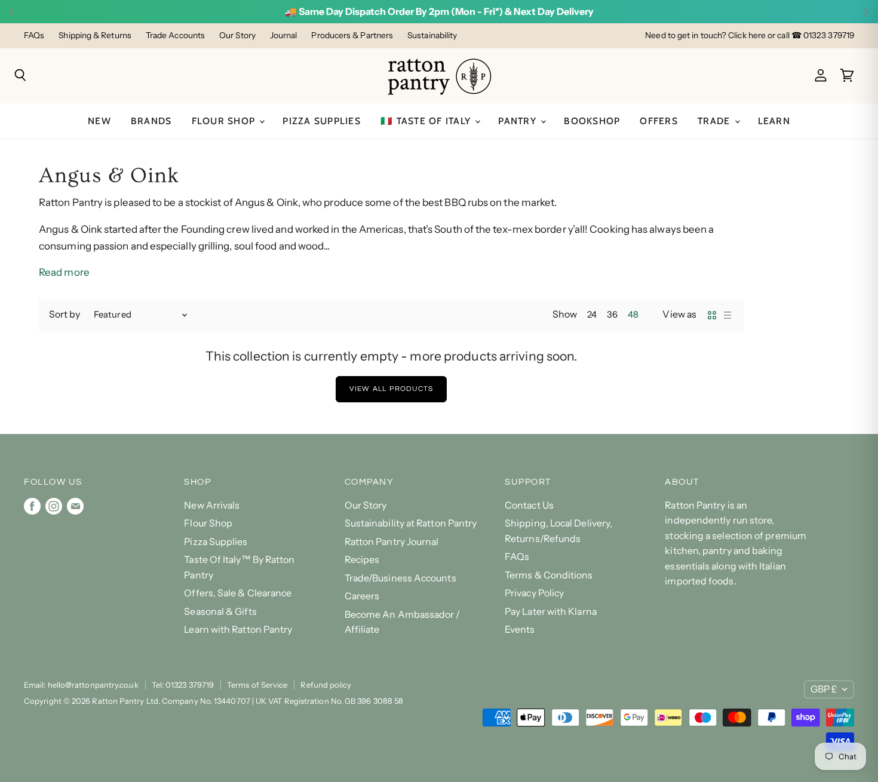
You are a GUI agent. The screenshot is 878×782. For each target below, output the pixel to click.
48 (633, 314)
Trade (715, 121)
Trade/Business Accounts (400, 578)
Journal (283, 35)
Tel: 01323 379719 (183, 684)
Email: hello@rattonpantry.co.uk (81, 684)
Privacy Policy (534, 593)
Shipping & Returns (95, 35)
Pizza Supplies (322, 121)
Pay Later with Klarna (551, 611)
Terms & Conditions (549, 575)
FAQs (34, 35)
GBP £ (824, 689)
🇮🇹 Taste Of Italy (427, 121)
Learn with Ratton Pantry (238, 629)
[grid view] (712, 315)
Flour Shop (225, 121)
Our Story (237, 35)
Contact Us (529, 505)
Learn (774, 121)
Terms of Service (257, 684)
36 (612, 314)
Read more (64, 272)
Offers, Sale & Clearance (237, 593)
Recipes (362, 559)
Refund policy (325, 684)
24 (592, 314)
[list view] (727, 315)
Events (520, 629)
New (99, 121)
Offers (659, 121)
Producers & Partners (352, 35)
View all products (391, 389)
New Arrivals (212, 505)
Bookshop (592, 121)
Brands (151, 121)
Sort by (65, 314)
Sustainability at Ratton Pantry (411, 523)
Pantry (518, 121)
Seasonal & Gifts (220, 611)
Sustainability (432, 35)
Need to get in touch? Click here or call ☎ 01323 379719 (749, 35)
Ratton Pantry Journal (392, 541)
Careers (362, 596)
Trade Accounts (175, 35)
